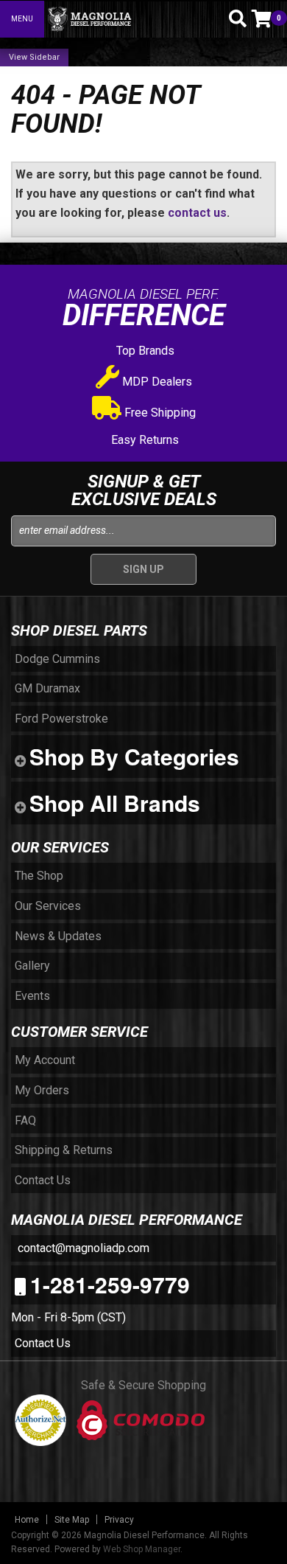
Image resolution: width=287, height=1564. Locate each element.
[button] (212, 18)
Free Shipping (158, 413)
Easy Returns (143, 440)
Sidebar (44, 57)
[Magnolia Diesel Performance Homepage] (125, 19)
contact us (197, 213)
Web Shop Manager (141, 1549)
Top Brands (143, 351)
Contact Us (43, 1343)
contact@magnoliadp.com (82, 1248)
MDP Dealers (155, 382)
